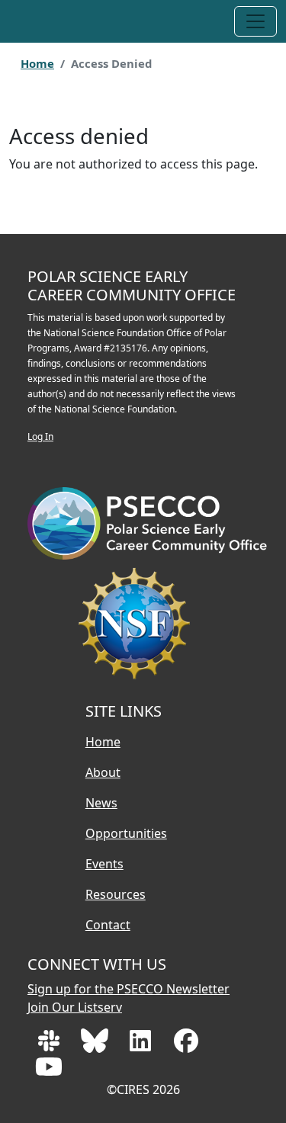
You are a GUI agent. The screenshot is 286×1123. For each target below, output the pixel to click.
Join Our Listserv (74, 1007)
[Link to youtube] (48, 1071)
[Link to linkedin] (142, 1045)
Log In (40, 436)
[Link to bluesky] (96, 1045)
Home (37, 63)
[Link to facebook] (186, 1045)
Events (104, 863)
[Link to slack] (50, 1045)
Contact (107, 924)
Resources (115, 894)
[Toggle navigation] (255, 21)
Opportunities (126, 833)
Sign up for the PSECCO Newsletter (128, 988)
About (103, 772)
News (101, 802)
